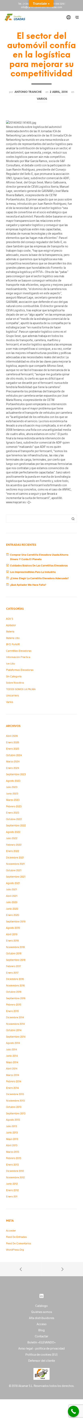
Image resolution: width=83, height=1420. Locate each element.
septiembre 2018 (15, 959)
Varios (42, 98)
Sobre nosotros (15, 682)
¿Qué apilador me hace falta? (28, 584)
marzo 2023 (13, 799)
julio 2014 (11, 1049)
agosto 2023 (13, 780)
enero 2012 (12, 1190)
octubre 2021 (13, 870)
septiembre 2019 (15, 921)
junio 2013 (12, 1132)
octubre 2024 (14, 755)
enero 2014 (12, 1087)
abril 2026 (12, 735)
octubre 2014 (13, 1030)
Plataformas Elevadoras (19, 669)
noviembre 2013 (15, 1100)
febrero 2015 (13, 1004)
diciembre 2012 (15, 1170)
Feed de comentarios (18, 1243)
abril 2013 (11, 1145)
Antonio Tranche (28, 92)
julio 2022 (11, 838)
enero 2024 (12, 768)
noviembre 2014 (15, 1023)
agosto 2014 (13, 1042)
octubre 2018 (13, 953)
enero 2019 (12, 940)
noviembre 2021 (15, 863)
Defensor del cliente (41, 1360)
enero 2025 (12, 748)
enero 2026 (12, 742)
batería (10, 631)
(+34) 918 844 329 (54, 3)
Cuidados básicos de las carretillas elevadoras (39, 565)
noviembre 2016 (15, 985)
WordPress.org (15, 1249)
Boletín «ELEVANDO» (41, 1342)
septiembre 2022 (16, 825)
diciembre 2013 (15, 1094)
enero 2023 (12, 812)
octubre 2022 (14, 819)
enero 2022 (12, 851)
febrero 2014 (13, 1081)
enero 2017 (12, 972)
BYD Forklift (13, 644)
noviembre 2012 (15, 1177)
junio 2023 (12, 793)
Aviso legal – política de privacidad (41, 1348)
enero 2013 (12, 1164)
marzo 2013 (12, 1151)
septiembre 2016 (15, 998)
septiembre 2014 (15, 1036)
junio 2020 (12, 908)
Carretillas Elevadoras (18, 650)
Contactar (41, 1336)
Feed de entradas (16, 1236)
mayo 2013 (12, 1139)
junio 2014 (12, 1055)
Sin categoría (14, 676)
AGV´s (9, 618)
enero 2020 (12, 915)
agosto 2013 (13, 1119)
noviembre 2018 (15, 947)
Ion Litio (10, 663)
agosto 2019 (13, 927)
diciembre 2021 (15, 857)
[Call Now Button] (73, 1411)
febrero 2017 (13, 966)
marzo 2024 (13, 761)
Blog (41, 1330)
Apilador (11, 625)
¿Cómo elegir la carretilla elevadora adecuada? (39, 578)
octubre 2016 (13, 991)
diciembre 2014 (15, 1017)
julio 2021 (11, 889)
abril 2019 (11, 934)
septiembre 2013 (15, 1113)
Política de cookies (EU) (41, 1354)
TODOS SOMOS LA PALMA (21, 689)
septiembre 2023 (16, 774)
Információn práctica (18, 657)
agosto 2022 (13, 831)
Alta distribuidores (41, 1318)
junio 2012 (12, 1183)
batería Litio (13, 638)
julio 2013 (11, 1126)
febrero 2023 (14, 806)
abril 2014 (11, 1068)
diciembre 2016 (15, 979)
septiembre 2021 (15, 876)
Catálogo (41, 1305)
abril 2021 (11, 895)
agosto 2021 (13, 883)
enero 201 (11, 1196)
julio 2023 (11, 787)
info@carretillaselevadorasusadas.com (41, 7)
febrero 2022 (14, 844)
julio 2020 (11, 902)
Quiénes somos (41, 1312)
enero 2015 (12, 1011)
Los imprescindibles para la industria (33, 572)
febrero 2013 (13, 1158)
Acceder (11, 1230)
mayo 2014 (12, 1062)
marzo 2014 (12, 1075)
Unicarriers (12, 695)
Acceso (42, 1324)
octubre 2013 (13, 1106)
